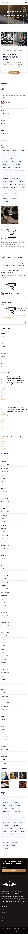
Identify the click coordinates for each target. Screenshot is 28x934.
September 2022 (5, 511)
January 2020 (4, 619)
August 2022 (4, 515)
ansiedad (23, 150)
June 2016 (3, 763)
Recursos (4, 917)
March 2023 (4, 491)
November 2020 (5, 585)
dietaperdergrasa (7, 167)
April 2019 (3, 649)
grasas (11, 181)
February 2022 (4, 535)
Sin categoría (4, 133)
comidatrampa (15, 155)
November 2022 (5, 505)
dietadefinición (16, 164)
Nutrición (3, 130)
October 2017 (4, 709)
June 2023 (3, 481)
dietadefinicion (6, 164)
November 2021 (5, 545)
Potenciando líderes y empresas (13, 15)
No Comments (18, 50)
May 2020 (3, 605)
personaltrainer (14, 187)
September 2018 (5, 672)
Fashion (3, 117)
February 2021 (4, 575)
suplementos (14, 198)
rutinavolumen (6, 195)
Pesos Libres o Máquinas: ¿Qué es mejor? (11, 56)
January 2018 (4, 699)
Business (3, 106)
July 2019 (3, 639)
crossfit (18, 158)
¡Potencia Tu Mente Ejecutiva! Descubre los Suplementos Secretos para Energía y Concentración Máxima (12, 270)
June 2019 (3, 642)
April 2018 (3, 689)
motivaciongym (20, 181)
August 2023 (4, 475)
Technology (4, 140)
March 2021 (3, 572)
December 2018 (5, 662)
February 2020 (4, 615)
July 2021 (3, 558)
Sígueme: (13, 932)
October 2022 (4, 508)
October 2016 (4, 749)
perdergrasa (13, 184)
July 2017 (3, 719)
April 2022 (3, 528)
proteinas (21, 190)
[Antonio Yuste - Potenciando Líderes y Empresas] (5, 2)
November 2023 (5, 465)
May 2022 (3, 525)
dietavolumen (17, 167)
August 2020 (4, 595)
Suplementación (5, 137)
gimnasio (5, 181)
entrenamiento (6, 173)
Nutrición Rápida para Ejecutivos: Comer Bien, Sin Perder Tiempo (13, 276)
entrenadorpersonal (7, 170)
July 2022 (3, 518)
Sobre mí (4, 912)
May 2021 (3, 565)
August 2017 (4, 716)
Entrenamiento (5, 113)
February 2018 (4, 696)
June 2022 (3, 522)
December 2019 (5, 622)
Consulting (3, 110)
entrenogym (15, 173)
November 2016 (5, 746)
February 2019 (4, 656)
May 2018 (3, 686)
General (3, 120)
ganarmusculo (15, 178)
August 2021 (4, 555)
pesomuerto (5, 190)
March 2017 (3, 733)
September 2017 (5, 713)
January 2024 (4, 458)
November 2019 (5, 625)
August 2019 (4, 635)
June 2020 (3, 602)
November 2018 (5, 666)
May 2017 (3, 726)
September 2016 (5, 753)
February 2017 (4, 736)
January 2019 (4, 659)
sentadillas (15, 195)
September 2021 (5, 552)
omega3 (4, 184)
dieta (19, 161)
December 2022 (5, 501)
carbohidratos (6, 155)
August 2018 (4, 676)
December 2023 (5, 461)
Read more (14, 72)
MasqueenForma (8, 50)
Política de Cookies (9, 317)
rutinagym (14, 193)
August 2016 (4, 756)
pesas (23, 187)
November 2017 (5, 706)
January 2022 (4, 538)
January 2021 (4, 579)
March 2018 (3, 692)
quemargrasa (6, 193)
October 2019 (4, 629)
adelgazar (15, 150)
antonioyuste (6, 153)
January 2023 (4, 498)
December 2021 (5, 542)
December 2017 (5, 703)
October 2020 (4, 589)
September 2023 (5, 471)
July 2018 (3, 679)
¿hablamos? (4, 920)
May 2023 (3, 485)
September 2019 (5, 632)
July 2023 (3, 478)
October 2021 (4, 548)
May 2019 (3, 646)
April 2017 (3, 729)
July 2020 (3, 599)
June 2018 (3, 682)
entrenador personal (20, 170)
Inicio (3, 909)
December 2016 (5, 743)
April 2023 (3, 488)
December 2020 (5, 582)
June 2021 (3, 562)
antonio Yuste (15, 153)
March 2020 (4, 612)
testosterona (6, 201)
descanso (13, 161)
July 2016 (3, 760)
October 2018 (4, 669)
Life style (3, 123)
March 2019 (3, 652)
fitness (21, 175)
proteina (14, 190)
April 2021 (3, 568)
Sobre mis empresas (6, 915)
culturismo (5, 161)
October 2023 (4, 468)
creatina (11, 158)
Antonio (19, 49)
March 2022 (4, 532)
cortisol (4, 158)
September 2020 (5, 592)
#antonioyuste (6, 150)
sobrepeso (5, 198)
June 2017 (3, 723)
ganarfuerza (5, 178)
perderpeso (5, 187)
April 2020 (3, 609)
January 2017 (4, 739)
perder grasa (22, 184)
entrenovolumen (6, 175)
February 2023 (4, 495)
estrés (15, 175)
